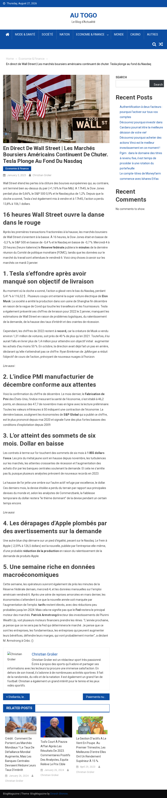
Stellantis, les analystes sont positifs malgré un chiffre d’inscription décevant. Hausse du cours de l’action (19, 697)
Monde (119, 34)
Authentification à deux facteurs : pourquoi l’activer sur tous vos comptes (141, 112)
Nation (65, 34)
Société (47, 34)
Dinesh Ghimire (59, 793)
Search (121, 77)
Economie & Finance (90, 34)
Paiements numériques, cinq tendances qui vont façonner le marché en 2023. (98, 697)
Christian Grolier (42, 175)
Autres (152, 34)
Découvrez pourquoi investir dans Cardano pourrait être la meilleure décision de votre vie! (141, 127)
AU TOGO (83, 15)
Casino (135, 34)
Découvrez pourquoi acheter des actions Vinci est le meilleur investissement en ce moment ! (141, 142)
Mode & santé (25, 34)
